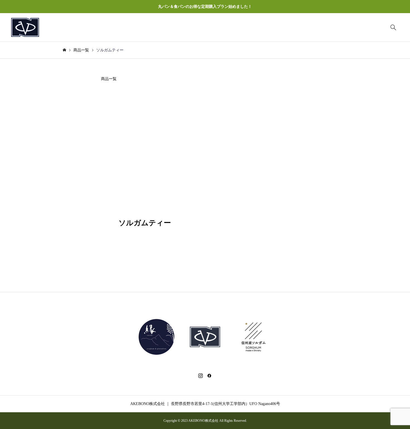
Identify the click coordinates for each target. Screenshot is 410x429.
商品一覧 (109, 79)
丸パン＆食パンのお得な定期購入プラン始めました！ (205, 6)
